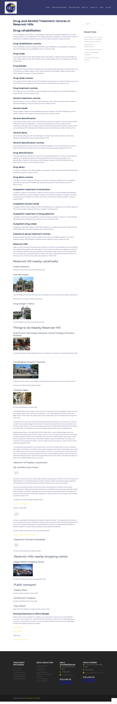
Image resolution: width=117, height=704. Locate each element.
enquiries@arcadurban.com (94, 672)
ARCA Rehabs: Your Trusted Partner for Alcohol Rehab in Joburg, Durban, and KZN (93, 39)
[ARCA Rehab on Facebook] (62, 683)
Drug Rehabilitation (19, 676)
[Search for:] (93, 24)
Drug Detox (17, 670)
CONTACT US (93, 7)
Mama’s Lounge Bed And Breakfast (24, 535)
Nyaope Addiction (42, 672)
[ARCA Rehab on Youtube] (93, 680)
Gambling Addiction (19, 679)
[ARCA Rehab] (11, 7)
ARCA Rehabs (17, 627)
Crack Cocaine (40, 668)
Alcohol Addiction (42, 679)
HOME (48, 7)
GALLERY (108, 7)
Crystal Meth (40, 670)
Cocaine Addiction (42, 666)
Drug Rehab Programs (20, 639)
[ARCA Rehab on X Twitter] (66, 683)
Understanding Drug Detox (93, 49)
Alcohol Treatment (19, 672)
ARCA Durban (17, 631)
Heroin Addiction (41, 681)
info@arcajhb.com (68, 675)
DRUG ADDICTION (74, 7)
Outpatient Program (19, 674)
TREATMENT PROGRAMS (59, 7)
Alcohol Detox (17, 668)
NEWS (101, 7)
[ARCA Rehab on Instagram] (70, 683)
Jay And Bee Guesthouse (21, 504)
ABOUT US (85, 7)
